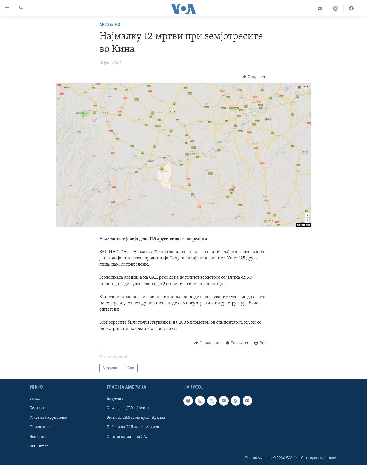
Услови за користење (48, 418)
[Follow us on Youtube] (223, 401)
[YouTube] (320, 8)
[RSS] (235, 401)
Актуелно (109, 25)
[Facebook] (351, 8)
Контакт (37, 408)
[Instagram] (336, 8)
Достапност (40, 437)
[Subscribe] (247, 401)
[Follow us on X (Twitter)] (212, 401)
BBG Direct (39, 446)
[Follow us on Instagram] (200, 401)
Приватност (40, 427)
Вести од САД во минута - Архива (136, 418)
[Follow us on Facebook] (188, 401)
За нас (35, 399)
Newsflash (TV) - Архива (128, 408)
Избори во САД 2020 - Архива (133, 427)
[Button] (255, 77)
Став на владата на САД (127, 437)
